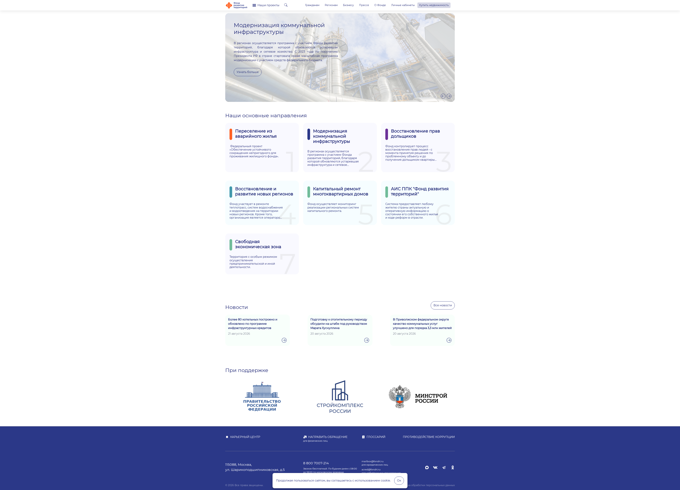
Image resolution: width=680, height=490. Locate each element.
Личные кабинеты (403, 5)
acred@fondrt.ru (371, 469)
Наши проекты (268, 5)
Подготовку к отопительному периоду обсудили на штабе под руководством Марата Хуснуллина (338, 324)
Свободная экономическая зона (258, 244)
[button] (443, 96)
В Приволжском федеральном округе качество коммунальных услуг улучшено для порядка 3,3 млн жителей (422, 324)
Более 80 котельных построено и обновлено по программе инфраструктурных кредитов (252, 324)
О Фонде (380, 5)
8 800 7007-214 (316, 463)
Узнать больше (248, 72)
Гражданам (312, 5)
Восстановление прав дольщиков (415, 133)
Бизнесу (348, 5)
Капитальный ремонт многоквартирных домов (340, 191)
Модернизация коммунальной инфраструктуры (331, 136)
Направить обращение (328, 437)
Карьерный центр (245, 437)
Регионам (331, 5)
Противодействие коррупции (429, 437)
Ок (399, 480)
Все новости (443, 305)
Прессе (364, 5)
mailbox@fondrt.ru (373, 461)
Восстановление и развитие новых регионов (264, 191)
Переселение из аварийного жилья (256, 133)
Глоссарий (376, 437)
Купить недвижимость (434, 5)
